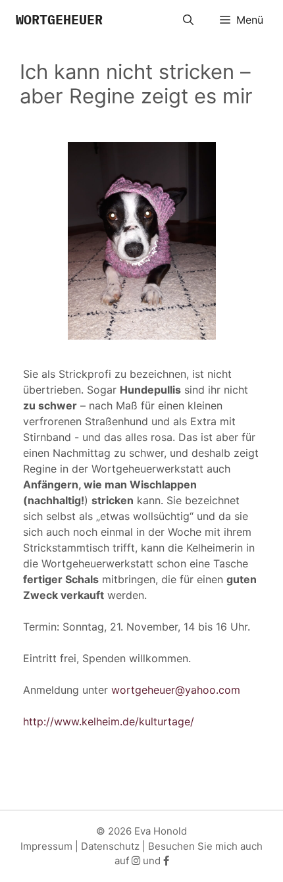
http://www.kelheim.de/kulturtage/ (108, 721)
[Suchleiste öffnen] (188, 19)
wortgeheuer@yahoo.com (175, 689)
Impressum (46, 846)
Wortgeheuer (59, 19)
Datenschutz (110, 846)
